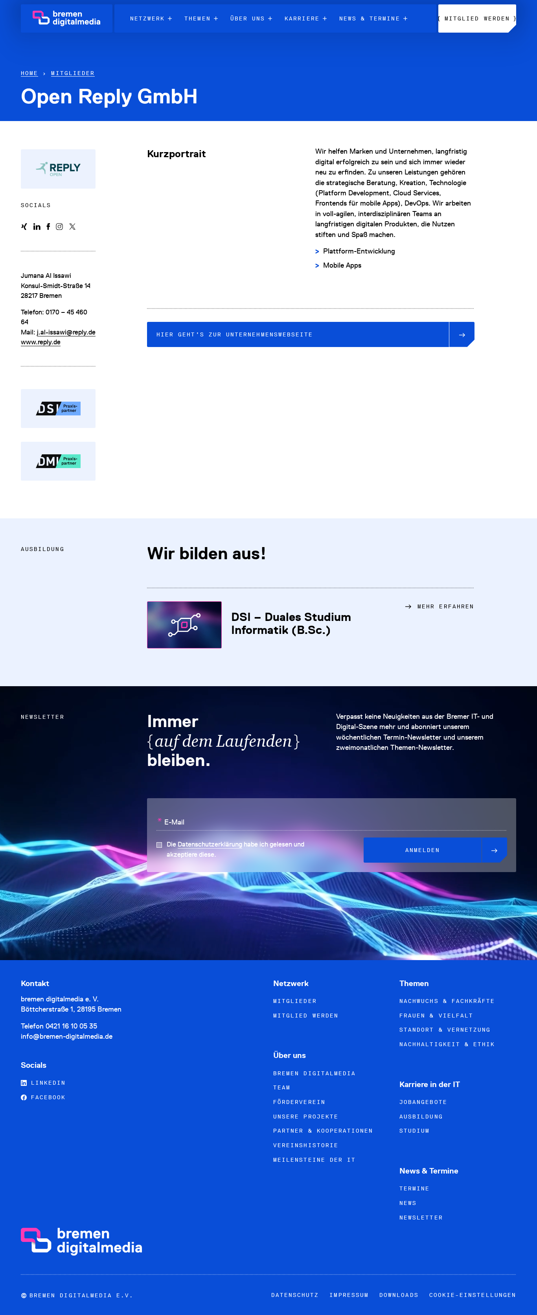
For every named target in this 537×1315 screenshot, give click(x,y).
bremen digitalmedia (314, 1073)
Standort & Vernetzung (445, 1030)
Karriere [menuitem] (302, 18)
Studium (414, 1131)
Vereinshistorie (305, 1145)
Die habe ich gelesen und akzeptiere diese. (235, 849)
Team (282, 1087)
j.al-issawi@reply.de (66, 332)
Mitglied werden (305, 1015)
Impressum (349, 1295)
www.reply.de (41, 342)
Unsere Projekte (305, 1116)
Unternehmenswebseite (234, 334)
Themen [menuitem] (197, 18)
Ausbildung (421, 1116)
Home (29, 73)
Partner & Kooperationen (323, 1131)
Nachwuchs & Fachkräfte (447, 1001)
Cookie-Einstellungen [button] (472, 1295)
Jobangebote (423, 1102)
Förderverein (299, 1102)
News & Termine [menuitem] (369, 18)
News (408, 1203)
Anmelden (422, 850)
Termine (414, 1188)
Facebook (46, 1097)
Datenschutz (295, 1295)
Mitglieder (73, 73)
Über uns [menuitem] (247, 18)
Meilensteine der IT (314, 1160)
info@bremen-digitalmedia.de (66, 1036)
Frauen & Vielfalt (436, 1015)
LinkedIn (46, 1083)
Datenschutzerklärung (210, 844)
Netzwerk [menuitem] (147, 18)
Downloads (399, 1295)
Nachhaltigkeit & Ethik (447, 1044)
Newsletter (421, 1217)
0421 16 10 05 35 (71, 1026)
